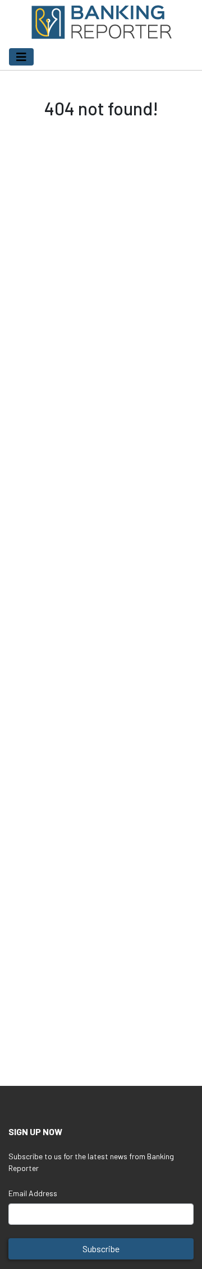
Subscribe (101, 1248)
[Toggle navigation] (21, 57)
